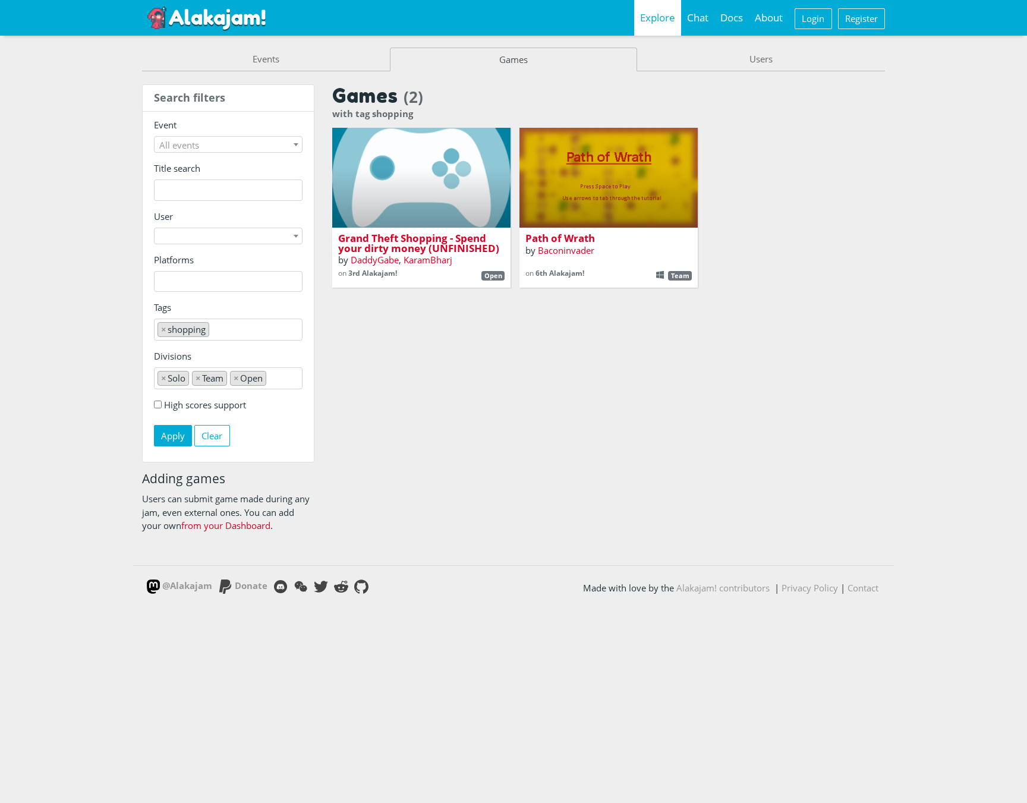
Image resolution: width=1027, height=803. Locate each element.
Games (513, 59)
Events (266, 59)
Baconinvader (566, 250)
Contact (863, 588)
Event (165, 125)
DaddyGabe (375, 260)
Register (861, 18)
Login (813, 18)
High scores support (205, 405)
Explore (657, 17)
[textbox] (229, 145)
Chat (697, 17)
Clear (211, 436)
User (163, 216)
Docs (731, 17)
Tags (162, 307)
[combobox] (228, 144)
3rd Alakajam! (372, 273)
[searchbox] (160, 281)
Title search (177, 168)
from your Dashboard (225, 525)
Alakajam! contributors (723, 588)
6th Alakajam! (559, 273)
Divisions (172, 356)
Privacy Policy (810, 588)
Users (761, 59)
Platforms (174, 260)
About (769, 17)
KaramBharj (428, 260)
